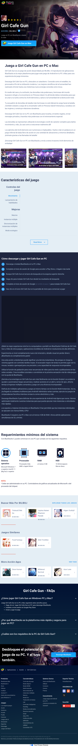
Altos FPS (26, 716)
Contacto (45, 686)
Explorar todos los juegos (64, 503)
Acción (4, 31)
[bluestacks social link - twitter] (64, 695)
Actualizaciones (67, 681)
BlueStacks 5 (4, 683)
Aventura (3, 710)
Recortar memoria (28, 711)
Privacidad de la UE (39, 738)
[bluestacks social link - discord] (64, 691)
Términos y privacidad (6, 738)
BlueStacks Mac (5, 681)
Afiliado (45, 683)
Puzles (3, 715)
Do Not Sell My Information (52, 738)
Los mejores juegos (6, 705)
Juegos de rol (5, 719)
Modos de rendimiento (29, 709)
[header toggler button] (75, 3)
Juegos (3, 703)
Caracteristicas (28, 679)
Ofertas (3, 688)
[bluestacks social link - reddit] (68, 691)
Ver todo (73, 562)
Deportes (3, 724)
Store (2, 686)
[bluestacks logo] (8, 3)
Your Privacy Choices (41, 745)
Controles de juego (28, 681)
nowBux (3, 690)
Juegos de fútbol (6, 728)
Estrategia (4, 726)
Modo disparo (27, 683)
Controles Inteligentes (29, 704)
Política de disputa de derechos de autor (23, 738)
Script (24, 713)
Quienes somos (48, 679)
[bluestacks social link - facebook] (72, 691)
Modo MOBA (26, 686)
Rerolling (25, 707)
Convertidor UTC (27, 727)
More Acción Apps (11, 562)
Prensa (45, 690)
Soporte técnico (68, 679)
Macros (25, 695)
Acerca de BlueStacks (49, 681)
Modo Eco (26, 697)
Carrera (45, 688)
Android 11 (4, 693)
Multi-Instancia (27, 688)
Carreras (3, 717)
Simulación (4, 721)
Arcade (3, 712)
